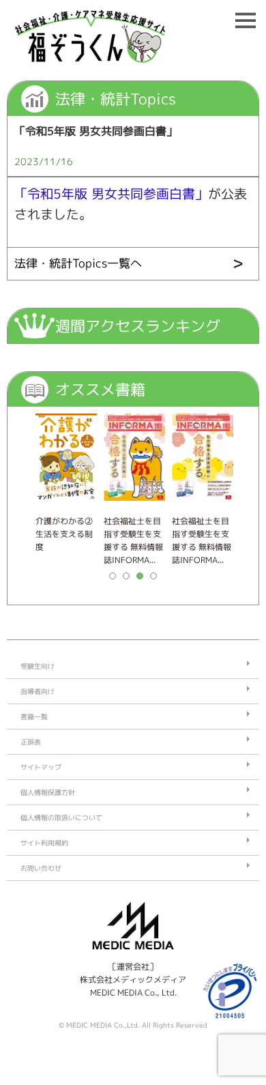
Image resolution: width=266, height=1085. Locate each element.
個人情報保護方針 (47, 792)
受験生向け (37, 666)
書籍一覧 (34, 716)
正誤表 (30, 742)
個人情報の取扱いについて (61, 817)
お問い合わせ (40, 868)
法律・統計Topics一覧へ (78, 263)
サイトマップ (40, 767)
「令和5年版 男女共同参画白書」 (111, 194)
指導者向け (37, 691)
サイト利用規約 (44, 843)
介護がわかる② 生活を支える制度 (66, 534)
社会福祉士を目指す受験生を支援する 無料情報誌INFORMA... (133, 540)
